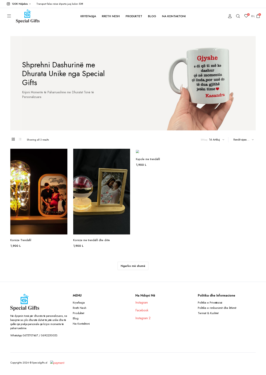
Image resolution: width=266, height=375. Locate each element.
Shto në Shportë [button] (64, 178)
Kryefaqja (88, 16)
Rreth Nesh (111, 16)
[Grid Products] (13, 139)
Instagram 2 (143, 318)
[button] (18, 4)
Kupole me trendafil (148, 159)
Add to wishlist (64, 154)
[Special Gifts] (28, 16)
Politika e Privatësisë (210, 302)
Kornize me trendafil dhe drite (91, 240)
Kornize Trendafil (20, 240)
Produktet (134, 16)
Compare (64, 170)
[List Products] (20, 139)
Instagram (141, 302)
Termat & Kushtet (208, 313)
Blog (152, 16)
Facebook (141, 310)
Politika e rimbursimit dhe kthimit (217, 308)
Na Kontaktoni (174, 16)
